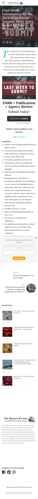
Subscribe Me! (19, 258)
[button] (19, 241)
